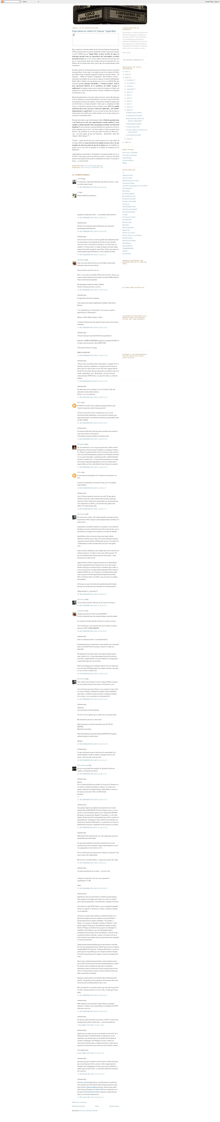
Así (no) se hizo (127, 178)
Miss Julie (126, 225)
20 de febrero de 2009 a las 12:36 (92, 674)
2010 (127, 74)
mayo (129, 101)
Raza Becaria (127, 243)
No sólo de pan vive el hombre (132, 235)
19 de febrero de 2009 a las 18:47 (92, 423)
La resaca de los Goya (133, 127)
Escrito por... (126, 204)
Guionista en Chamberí (130, 209)
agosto (129, 92)
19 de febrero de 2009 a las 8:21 (92, 255)
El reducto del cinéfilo (129, 201)
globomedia (94, 167)
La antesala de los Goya (133, 135)
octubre (129, 86)
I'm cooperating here (129, 212)
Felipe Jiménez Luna (129, 206)
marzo (129, 107)
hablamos (90, 59)
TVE (101, 167)
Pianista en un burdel (129, 240)
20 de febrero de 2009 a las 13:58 (92, 744)
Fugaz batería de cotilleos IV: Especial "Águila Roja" (135, 119)
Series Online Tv (128, 246)
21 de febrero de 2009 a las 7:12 (92, 774)
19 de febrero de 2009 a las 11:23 (92, 355)
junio (129, 98)
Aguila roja (85, 167)
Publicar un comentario (79, 1102)
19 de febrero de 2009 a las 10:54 (92, 327)
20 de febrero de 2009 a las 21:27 (92, 760)
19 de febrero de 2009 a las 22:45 (92, 439)
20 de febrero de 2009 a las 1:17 (92, 509)
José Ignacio (81, 444)
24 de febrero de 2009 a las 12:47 (92, 995)
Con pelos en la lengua (130, 155)
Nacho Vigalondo (128, 227)
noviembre (130, 83)
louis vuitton (84, 1082)
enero (129, 139)
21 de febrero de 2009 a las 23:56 (92, 827)
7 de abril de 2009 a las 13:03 (90, 1025)
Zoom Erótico (127, 254)
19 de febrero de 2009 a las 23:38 (92, 467)
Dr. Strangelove (127, 188)
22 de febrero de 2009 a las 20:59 (92, 888)
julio (128, 95)
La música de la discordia (134, 115)
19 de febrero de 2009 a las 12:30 (92, 381)
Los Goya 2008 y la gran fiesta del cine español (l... (136, 131)
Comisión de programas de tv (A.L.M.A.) (135, 186)
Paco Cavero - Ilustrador (130, 152)
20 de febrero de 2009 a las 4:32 (92, 594)
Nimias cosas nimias (129, 233)
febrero (129, 110)
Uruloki (125, 251)
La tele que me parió (129, 217)
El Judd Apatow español (133, 124)
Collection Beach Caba (90, 1092)
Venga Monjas (127, 158)
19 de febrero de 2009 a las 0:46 (92, 187)
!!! (123, 173)
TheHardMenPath (128, 248)
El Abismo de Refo (128, 193)
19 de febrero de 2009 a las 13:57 (92, 397)
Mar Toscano (81, 514)
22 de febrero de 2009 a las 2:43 (92, 863)
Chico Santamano (82, 765)
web (118, 154)
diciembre (130, 80)
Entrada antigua (114, 1106)
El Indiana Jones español (134, 112)
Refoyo (125, 163)
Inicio (97, 1106)
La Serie (125, 214)
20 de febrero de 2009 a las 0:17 (92, 488)
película (103, 81)
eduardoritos (81, 260)
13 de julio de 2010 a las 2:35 (90, 1097)
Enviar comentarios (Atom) (89, 1110)
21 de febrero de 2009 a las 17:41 (92, 799)
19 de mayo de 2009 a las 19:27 (91, 1074)
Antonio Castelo (128, 175)
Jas (78, 192)
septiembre (130, 89)
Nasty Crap (126, 230)
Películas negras (128, 238)
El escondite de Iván (129, 196)
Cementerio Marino (129, 183)
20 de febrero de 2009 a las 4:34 (92, 605)
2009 (127, 77)
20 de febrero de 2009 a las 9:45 (92, 631)
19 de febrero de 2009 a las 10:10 (92, 290)
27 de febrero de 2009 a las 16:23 (92, 1011)
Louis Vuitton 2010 (97, 1089)
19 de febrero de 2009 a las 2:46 (92, 231)
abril (128, 104)
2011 (127, 71)
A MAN (79, 179)
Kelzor (79, 402)
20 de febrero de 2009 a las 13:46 (92, 699)
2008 (127, 142)
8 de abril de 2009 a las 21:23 (90, 1053)
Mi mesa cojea (127, 222)
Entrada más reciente (78, 1106)
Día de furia (126, 191)
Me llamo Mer (127, 220)
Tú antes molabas (128, 160)
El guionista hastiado (129, 199)
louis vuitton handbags (90, 1087)
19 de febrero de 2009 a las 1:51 (92, 217)
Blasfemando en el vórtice (131, 180)
